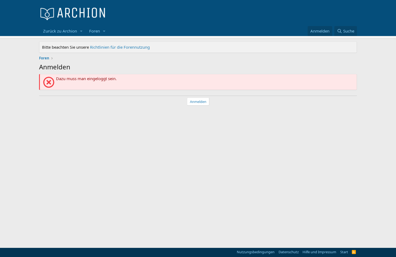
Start (344, 251)
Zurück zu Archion (60, 31)
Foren (94, 31)
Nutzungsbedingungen (256, 251)
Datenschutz (289, 251)
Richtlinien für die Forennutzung (120, 47)
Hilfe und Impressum (319, 251)
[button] (81, 31)
